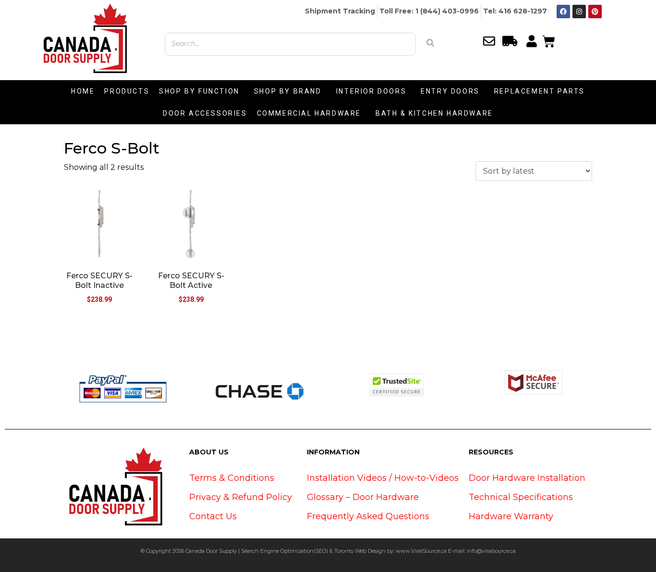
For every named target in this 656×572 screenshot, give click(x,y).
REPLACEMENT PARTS (539, 91)
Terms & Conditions (231, 478)
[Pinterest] (595, 11)
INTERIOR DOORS (371, 91)
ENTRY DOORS (450, 91)
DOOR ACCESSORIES (205, 113)
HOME (83, 91)
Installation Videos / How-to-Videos (383, 478)
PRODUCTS (126, 91)
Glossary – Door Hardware (363, 497)
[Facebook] (563, 11)
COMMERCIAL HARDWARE (309, 113)
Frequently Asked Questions (368, 516)
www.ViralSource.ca (421, 551)
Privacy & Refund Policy (240, 497)
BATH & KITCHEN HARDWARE (434, 113)
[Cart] (548, 40)
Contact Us (213, 516)
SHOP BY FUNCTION (199, 91)
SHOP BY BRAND (288, 91)
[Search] (430, 42)
